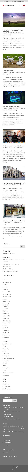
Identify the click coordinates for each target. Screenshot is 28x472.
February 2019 (6, 291)
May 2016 (5, 311)
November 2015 (7, 320)
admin (5, 32)
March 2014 (6, 332)
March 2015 (6, 330)
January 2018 (6, 303)
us (15, 469)
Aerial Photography (19, 32)
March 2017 (6, 306)
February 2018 (6, 301)
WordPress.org (6, 388)
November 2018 (7, 296)
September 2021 (7, 282)
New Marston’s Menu (8, 268)
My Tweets (5, 452)
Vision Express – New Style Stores (11, 264)
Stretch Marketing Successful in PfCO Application (13, 30)
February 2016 (6, 315)
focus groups (6, 353)
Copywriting (18, 108)
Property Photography (8, 358)
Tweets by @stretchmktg (9, 253)
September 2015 (7, 323)
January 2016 (6, 318)
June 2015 (5, 328)
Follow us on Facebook (10, 456)
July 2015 (5, 325)
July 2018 (5, 299)
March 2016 (6, 313)
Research (5, 110)
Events (22, 108)
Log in (4, 381)
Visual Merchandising (8, 372)
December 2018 (7, 294)
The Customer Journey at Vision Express (13, 146)
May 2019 (5, 289)
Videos (11, 34)
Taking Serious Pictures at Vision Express (13, 220)
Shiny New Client (7, 266)
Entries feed (6, 384)
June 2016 (5, 308)
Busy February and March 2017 (11, 106)
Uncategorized (6, 368)
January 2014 (6, 337)
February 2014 (6, 335)
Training (17, 147)
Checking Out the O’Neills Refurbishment (14, 183)
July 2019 (5, 284)
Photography (6, 34)
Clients (4, 346)
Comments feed (6, 386)
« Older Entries (6, 244)
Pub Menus (5, 360)
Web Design (14, 110)
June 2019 (5, 287)
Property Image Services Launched (11, 271)
